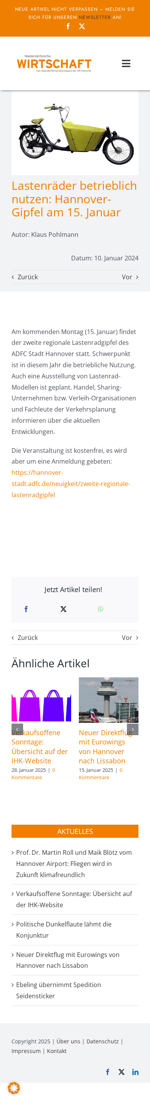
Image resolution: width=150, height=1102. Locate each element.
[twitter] (82, 26)
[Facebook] (26, 609)
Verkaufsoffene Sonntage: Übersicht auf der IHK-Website (40, 746)
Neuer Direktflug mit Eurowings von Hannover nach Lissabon (105, 746)
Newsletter (95, 17)
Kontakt (57, 1051)
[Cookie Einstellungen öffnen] (14, 1092)
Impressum (26, 1051)
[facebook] (68, 26)
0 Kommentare (33, 773)
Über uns (68, 1041)
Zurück (28, 277)
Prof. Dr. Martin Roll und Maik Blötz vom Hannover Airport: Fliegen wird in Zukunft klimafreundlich (74, 863)
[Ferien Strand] (54, 54)
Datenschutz (103, 1041)
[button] (17, 729)
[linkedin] (135, 1072)
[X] (63, 609)
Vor (127, 277)
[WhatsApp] (100, 609)
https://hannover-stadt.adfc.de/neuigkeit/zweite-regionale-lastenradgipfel (71, 483)
